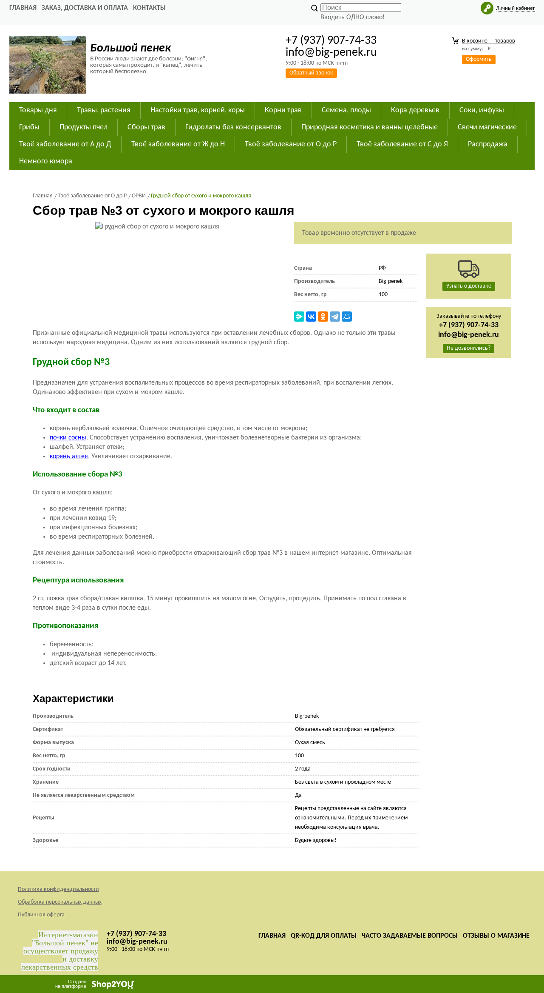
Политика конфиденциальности (58, 889)
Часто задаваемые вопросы (410, 936)
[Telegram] (335, 316)
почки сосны (68, 437)
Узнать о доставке (468, 286)
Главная (23, 8)
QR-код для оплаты (324, 936)
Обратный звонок (311, 73)
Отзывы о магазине (496, 936)
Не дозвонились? (468, 348)
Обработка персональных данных (60, 902)
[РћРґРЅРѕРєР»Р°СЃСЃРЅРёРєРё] (323, 316)
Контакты (149, 8)
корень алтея (69, 456)
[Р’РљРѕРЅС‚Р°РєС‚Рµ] (311, 316)
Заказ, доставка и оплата (85, 8)
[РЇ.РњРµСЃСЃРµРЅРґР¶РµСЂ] (299, 316)
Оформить (479, 59)
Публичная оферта (41, 915)
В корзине (488, 41)
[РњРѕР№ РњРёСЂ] (347, 316)
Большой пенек (130, 48)
